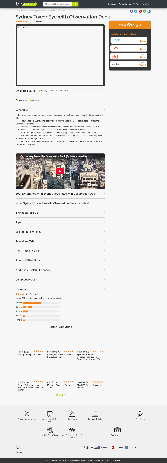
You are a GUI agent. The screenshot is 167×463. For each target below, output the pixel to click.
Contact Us (126, 4)
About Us (113, 4)
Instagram (133, 447)
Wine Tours (140, 419)
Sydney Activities (27, 11)
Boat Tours (72, 419)
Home (18, 11)
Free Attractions (117, 435)
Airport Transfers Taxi (27, 419)
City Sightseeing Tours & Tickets (72, 437)
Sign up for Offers (142, 4)
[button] (22, 55)
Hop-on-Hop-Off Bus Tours (49, 420)
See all (60, 395)
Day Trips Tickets (95, 419)
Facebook (105, 447)
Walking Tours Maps (50, 435)
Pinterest (119, 447)
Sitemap (19, 452)
